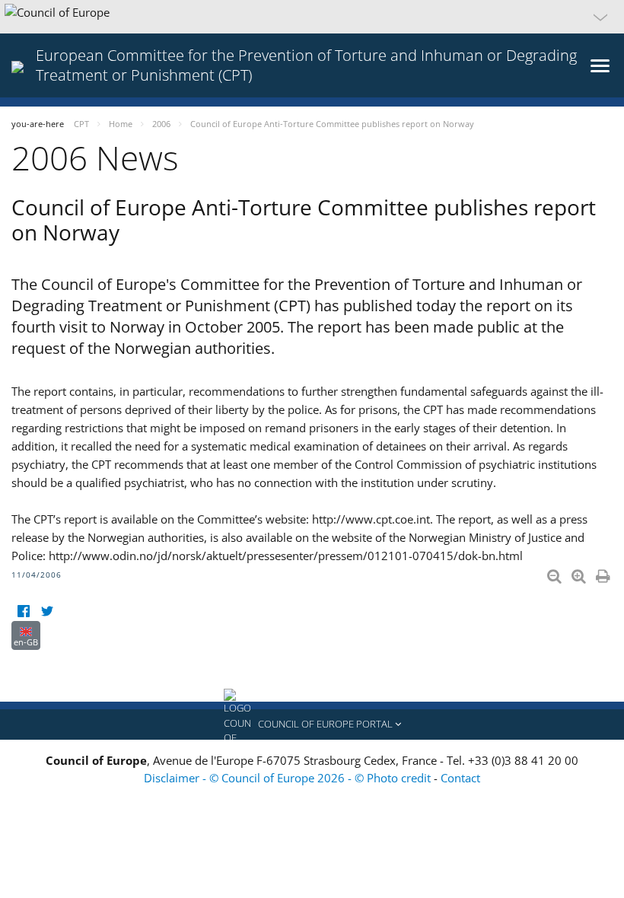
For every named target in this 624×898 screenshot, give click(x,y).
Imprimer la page (604, 573)
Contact (460, 777)
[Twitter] (47, 611)
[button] (312, 16)
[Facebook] (23, 611)
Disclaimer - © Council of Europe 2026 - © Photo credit (289, 777)
